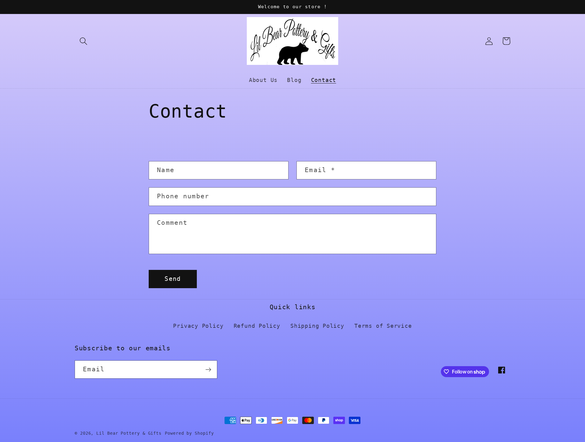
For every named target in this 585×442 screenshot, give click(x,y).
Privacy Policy (198, 326)
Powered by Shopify (189, 433)
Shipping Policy (317, 326)
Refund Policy (257, 326)
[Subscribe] (208, 369)
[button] (83, 41)
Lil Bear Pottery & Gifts (128, 433)
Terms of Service (383, 326)
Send (173, 278)
